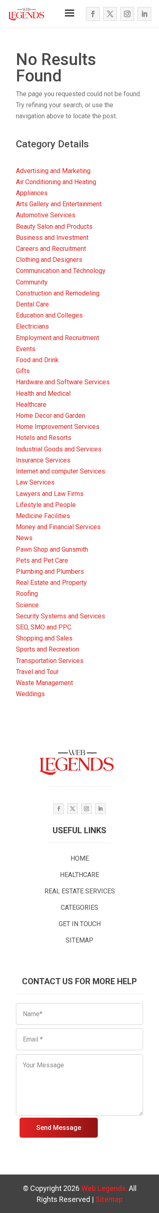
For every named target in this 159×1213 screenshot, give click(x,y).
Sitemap (109, 1199)
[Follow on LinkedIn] (144, 14)
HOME (80, 858)
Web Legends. (105, 1188)
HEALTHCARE (79, 875)
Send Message (58, 1128)
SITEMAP (79, 940)
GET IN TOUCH (80, 924)
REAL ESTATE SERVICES (79, 891)
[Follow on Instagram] (127, 14)
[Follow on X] (110, 14)
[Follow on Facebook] (93, 14)
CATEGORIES (79, 907)
